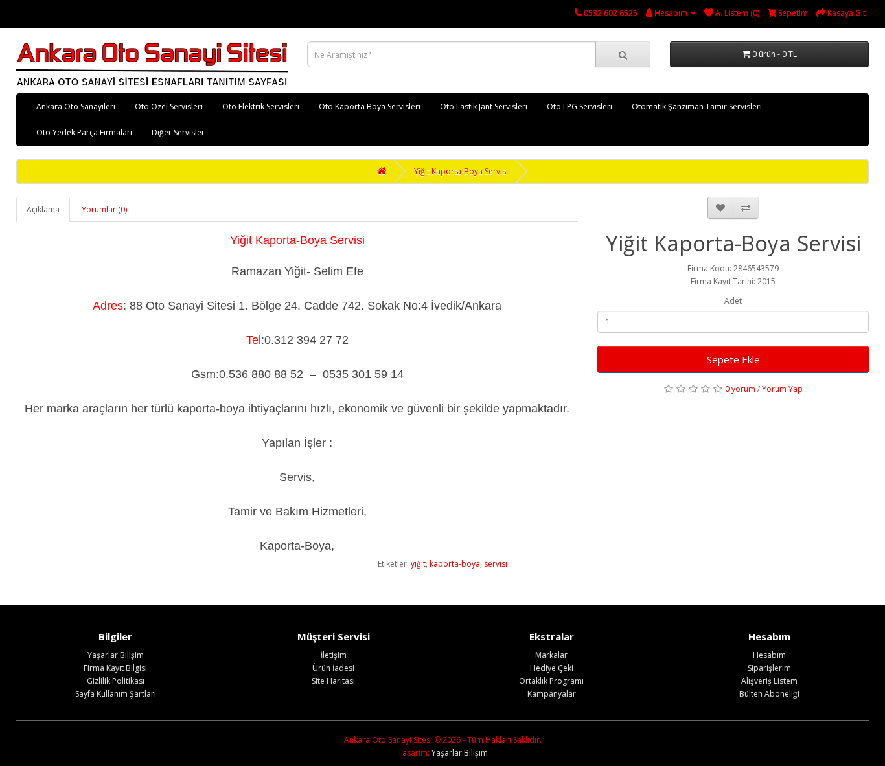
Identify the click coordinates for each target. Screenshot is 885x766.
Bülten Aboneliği (769, 693)
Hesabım (769, 654)
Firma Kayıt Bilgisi (115, 667)
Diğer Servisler (178, 132)
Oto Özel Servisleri (169, 106)
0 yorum (740, 388)
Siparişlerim (769, 667)
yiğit (418, 563)
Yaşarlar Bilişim (115, 654)
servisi (495, 563)
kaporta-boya (455, 563)
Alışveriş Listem (769, 680)
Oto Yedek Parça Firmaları (84, 132)
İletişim (334, 654)
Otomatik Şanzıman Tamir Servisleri (697, 106)
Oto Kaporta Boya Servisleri (369, 106)
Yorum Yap (782, 388)
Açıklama (43, 209)
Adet (733, 300)
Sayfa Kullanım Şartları (115, 693)
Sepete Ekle (733, 359)
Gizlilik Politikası (115, 680)
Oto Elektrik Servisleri (260, 106)
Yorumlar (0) (104, 209)
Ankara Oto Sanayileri (75, 106)
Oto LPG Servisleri (579, 106)
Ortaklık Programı (551, 680)
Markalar (551, 654)
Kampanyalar (551, 693)
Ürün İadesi (333, 667)
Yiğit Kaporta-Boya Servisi (461, 171)
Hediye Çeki (551, 667)
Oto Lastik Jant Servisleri (483, 106)
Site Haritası (333, 680)
